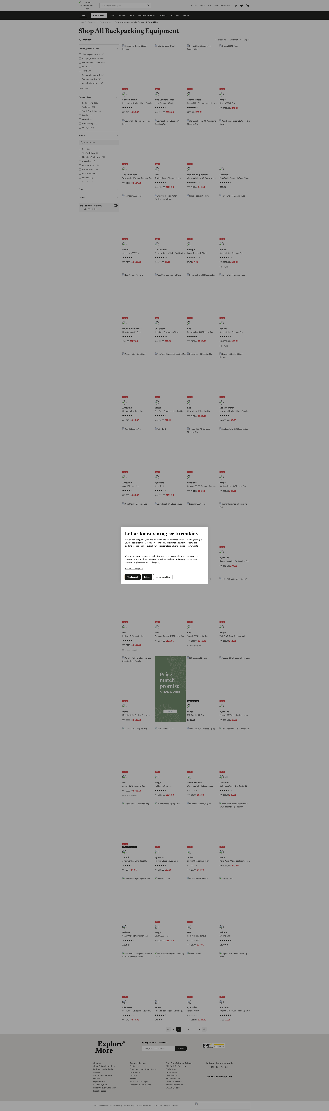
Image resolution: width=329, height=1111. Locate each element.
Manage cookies (163, 577)
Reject (147, 577)
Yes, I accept (132, 577)
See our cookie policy (134, 568)
